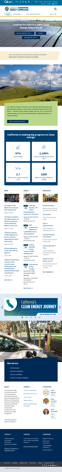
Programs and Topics (30, 37)
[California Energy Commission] (18, 9)
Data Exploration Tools (24, 33)
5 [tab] (39, 317)
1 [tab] (22, 317)
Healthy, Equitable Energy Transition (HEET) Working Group (29, 249)
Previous (2, 307)
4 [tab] (35, 317)
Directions (14, 448)
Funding (40, 33)
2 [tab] (26, 317)
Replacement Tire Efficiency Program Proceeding (23, 57)
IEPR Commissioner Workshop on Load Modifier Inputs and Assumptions (31, 229)
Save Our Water (47, 450)
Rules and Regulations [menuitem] (35, 14)
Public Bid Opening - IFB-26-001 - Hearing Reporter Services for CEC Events (31, 210)
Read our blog (27, 400)
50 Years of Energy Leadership (19, 378)
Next (60, 307)
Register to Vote (47, 438)
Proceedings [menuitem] (18, 14)
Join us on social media (30, 390)
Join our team (27, 397)
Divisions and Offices (16, 374)
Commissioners (14, 368)
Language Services (9, 450)
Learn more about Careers (31, 446)
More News (7, 280)
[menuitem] (7, 14)
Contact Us (7, 448)
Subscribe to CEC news (30, 393)
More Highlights (48, 272)
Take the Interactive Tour (17, 121)
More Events (27, 288)
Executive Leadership (16, 371)
